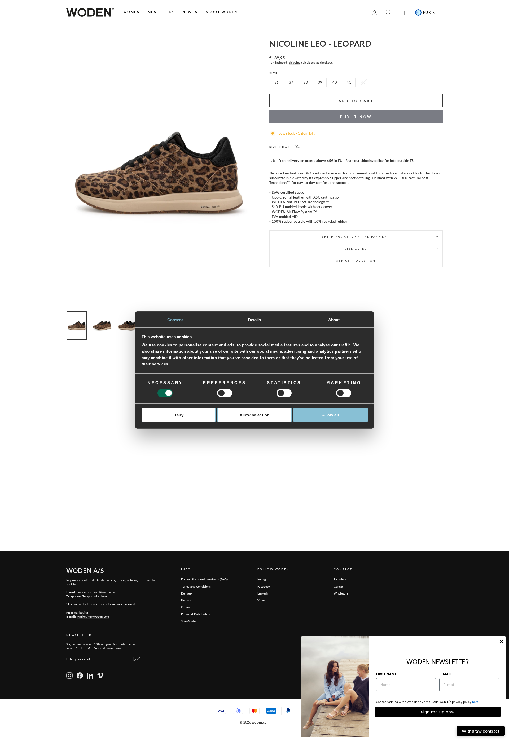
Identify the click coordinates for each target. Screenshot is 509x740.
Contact (339, 586)
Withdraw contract (480, 730)
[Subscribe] (136, 659)
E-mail (445, 674)
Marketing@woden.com (93, 616)
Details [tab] (254, 319)
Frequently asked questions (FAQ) (204, 579)
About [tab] (334, 319)
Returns (186, 600)
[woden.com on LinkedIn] (90, 675)
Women (131, 12)
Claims (185, 607)
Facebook (263, 586)
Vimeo (261, 600)
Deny (178, 415)
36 (276, 82)
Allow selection (255, 415)
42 (363, 82)
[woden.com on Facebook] (80, 675)
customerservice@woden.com (97, 592)
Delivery (187, 593)
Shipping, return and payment (356, 236)
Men (152, 12)
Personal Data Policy (195, 614)
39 (320, 82)
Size (273, 73)
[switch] (224, 393)
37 (291, 82)
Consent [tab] (175, 319)
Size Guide (188, 621)
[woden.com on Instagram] (69, 675)
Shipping (295, 62)
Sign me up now (437, 712)
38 (305, 82)
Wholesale (341, 593)
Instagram (264, 579)
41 (349, 82)
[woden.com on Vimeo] (100, 675)
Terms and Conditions (196, 586)
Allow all (330, 415)
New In (190, 12)
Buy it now (356, 117)
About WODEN (221, 12)
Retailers (340, 579)
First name (386, 674)
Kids (169, 12)
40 (334, 82)
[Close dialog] (501, 641)
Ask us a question (356, 260)
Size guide (356, 248)
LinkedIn (263, 593)
